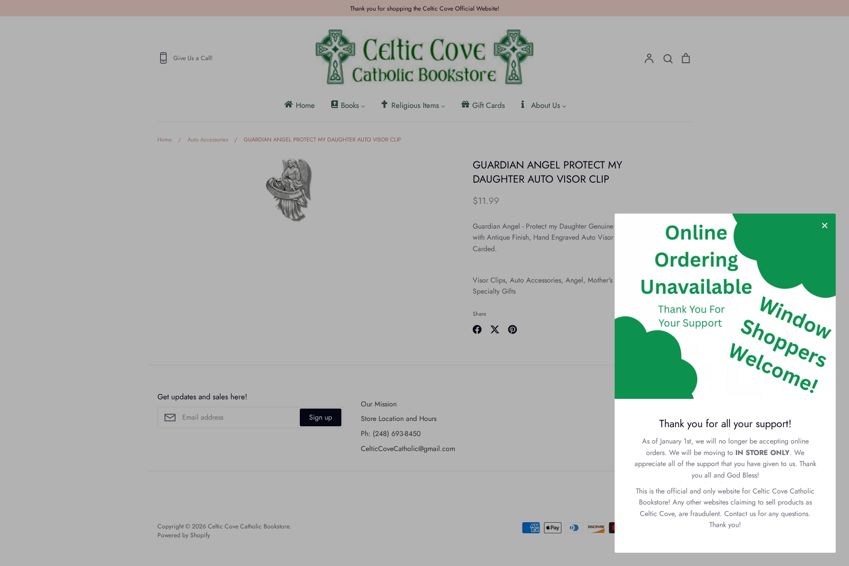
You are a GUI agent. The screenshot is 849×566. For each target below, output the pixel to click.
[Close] (824, 224)
